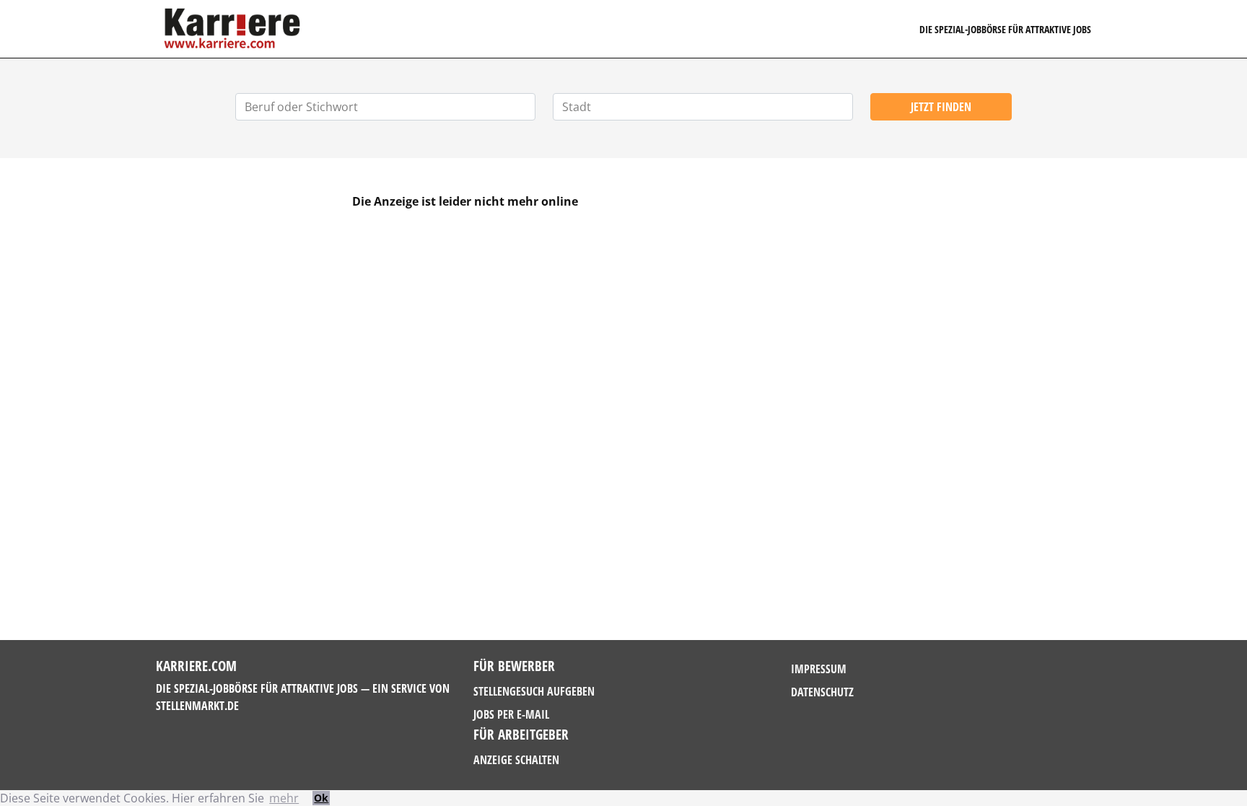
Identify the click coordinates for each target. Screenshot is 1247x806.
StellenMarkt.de (197, 706)
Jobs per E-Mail (511, 714)
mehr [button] (284, 798)
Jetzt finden (941, 107)
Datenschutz (822, 692)
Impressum (818, 669)
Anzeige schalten (516, 760)
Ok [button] (321, 798)
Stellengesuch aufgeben (534, 691)
